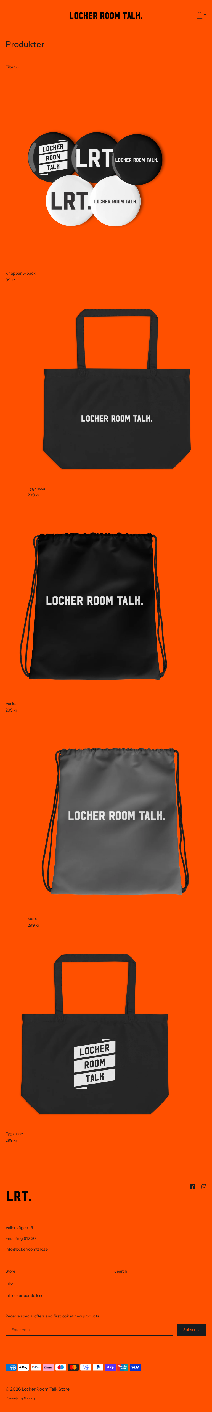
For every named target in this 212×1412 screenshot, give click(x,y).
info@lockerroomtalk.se (27, 1249)
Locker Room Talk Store (46, 1389)
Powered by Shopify (20, 1398)
